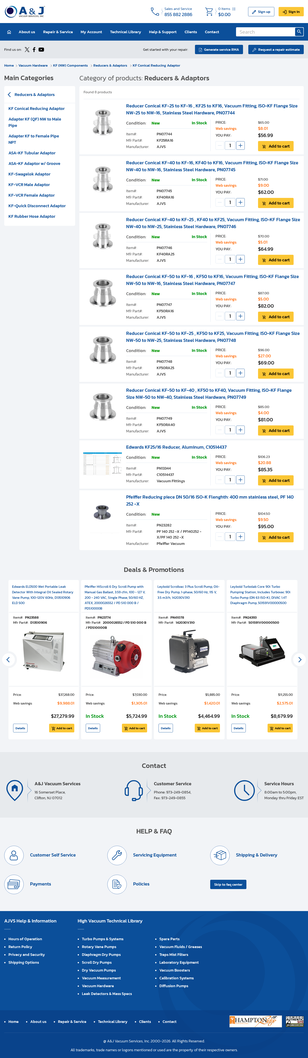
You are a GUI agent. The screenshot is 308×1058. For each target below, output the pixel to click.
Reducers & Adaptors (110, 65)
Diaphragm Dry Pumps (101, 954)
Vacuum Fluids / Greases (180, 947)
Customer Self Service (52, 855)
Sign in (294, 11)
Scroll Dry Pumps (97, 962)
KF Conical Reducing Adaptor (156, 65)
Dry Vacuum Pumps (99, 970)
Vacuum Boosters (174, 970)
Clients (191, 32)
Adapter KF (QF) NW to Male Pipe (34, 122)
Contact (212, 32)
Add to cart (279, 146)
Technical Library (125, 32)
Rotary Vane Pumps (99, 947)
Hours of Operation (25, 939)
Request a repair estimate (279, 49)
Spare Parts (169, 939)
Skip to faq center (228, 884)
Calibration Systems (176, 978)
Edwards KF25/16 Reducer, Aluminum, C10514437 (176, 447)
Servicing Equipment (154, 855)
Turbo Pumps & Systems (102, 939)
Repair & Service (58, 32)
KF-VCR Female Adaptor (31, 195)
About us (27, 32)
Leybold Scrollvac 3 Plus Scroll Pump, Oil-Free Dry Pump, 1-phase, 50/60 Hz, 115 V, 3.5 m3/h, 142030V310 (188, 592)
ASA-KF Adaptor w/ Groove (34, 163)
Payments (40, 884)
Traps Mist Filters (173, 954)
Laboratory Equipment (179, 962)
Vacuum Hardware (33, 65)
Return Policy (20, 947)
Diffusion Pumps (173, 986)
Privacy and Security (26, 954)
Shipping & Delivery (256, 855)
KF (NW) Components (71, 65)
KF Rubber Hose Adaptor (31, 216)
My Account (91, 32)
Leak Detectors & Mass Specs (107, 993)
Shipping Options (23, 962)
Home (9, 65)
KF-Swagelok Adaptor (29, 174)
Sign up (264, 11)
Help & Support (163, 32)
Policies (140, 884)
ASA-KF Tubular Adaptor (31, 153)
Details (20, 728)
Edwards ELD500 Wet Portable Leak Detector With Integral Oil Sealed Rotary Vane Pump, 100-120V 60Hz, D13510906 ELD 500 (42, 594)
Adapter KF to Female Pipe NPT (33, 139)
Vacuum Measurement (101, 978)
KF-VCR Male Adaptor (29, 184)
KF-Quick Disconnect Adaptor (37, 206)
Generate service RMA (221, 49)
